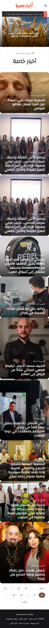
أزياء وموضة (34, 623)
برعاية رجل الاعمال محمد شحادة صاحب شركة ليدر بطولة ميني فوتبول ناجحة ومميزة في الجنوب (26, 511)
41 (35, 595)
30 (19, 588)
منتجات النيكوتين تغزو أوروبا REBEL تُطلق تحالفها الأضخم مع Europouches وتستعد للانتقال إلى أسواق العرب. (24, 266)
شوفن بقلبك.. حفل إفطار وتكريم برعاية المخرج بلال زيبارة (27, 574)
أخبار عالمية (23, 619)
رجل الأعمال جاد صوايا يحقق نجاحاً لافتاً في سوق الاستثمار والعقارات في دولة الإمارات (24, 429)
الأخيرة (24, 602)
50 (21, 595)
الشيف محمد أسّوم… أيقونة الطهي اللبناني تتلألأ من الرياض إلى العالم (25, 370)
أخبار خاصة (24, 28)
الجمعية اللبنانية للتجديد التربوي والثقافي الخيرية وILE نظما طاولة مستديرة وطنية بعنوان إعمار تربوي (26, 470)
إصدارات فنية (24, 623)
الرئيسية (28, 53)
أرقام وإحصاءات (11, 619)
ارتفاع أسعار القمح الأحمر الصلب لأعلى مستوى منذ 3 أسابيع (24, 34)
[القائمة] (45, 7)
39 (5, 588)
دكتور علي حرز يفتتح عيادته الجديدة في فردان (26, 311)
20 (26, 588)
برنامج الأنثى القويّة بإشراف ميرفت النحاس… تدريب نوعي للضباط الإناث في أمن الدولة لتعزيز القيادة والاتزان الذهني (24, 163)
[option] (24, 32)
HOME (41, 619)
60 (14, 595)
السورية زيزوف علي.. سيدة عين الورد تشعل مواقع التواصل (26, 104)
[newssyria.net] (24, 5)
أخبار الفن (13, 623)
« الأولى (42, 588)
